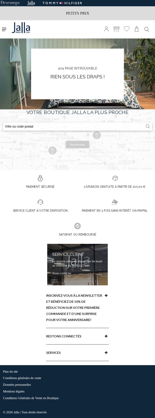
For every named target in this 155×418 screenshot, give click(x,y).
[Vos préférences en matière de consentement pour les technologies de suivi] (148, 411)
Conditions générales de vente (22, 378)
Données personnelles (17, 384)
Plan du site (10, 371)
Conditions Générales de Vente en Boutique (31, 398)
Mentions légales (13, 391)
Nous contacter (61, 273)
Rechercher (77, 144)
